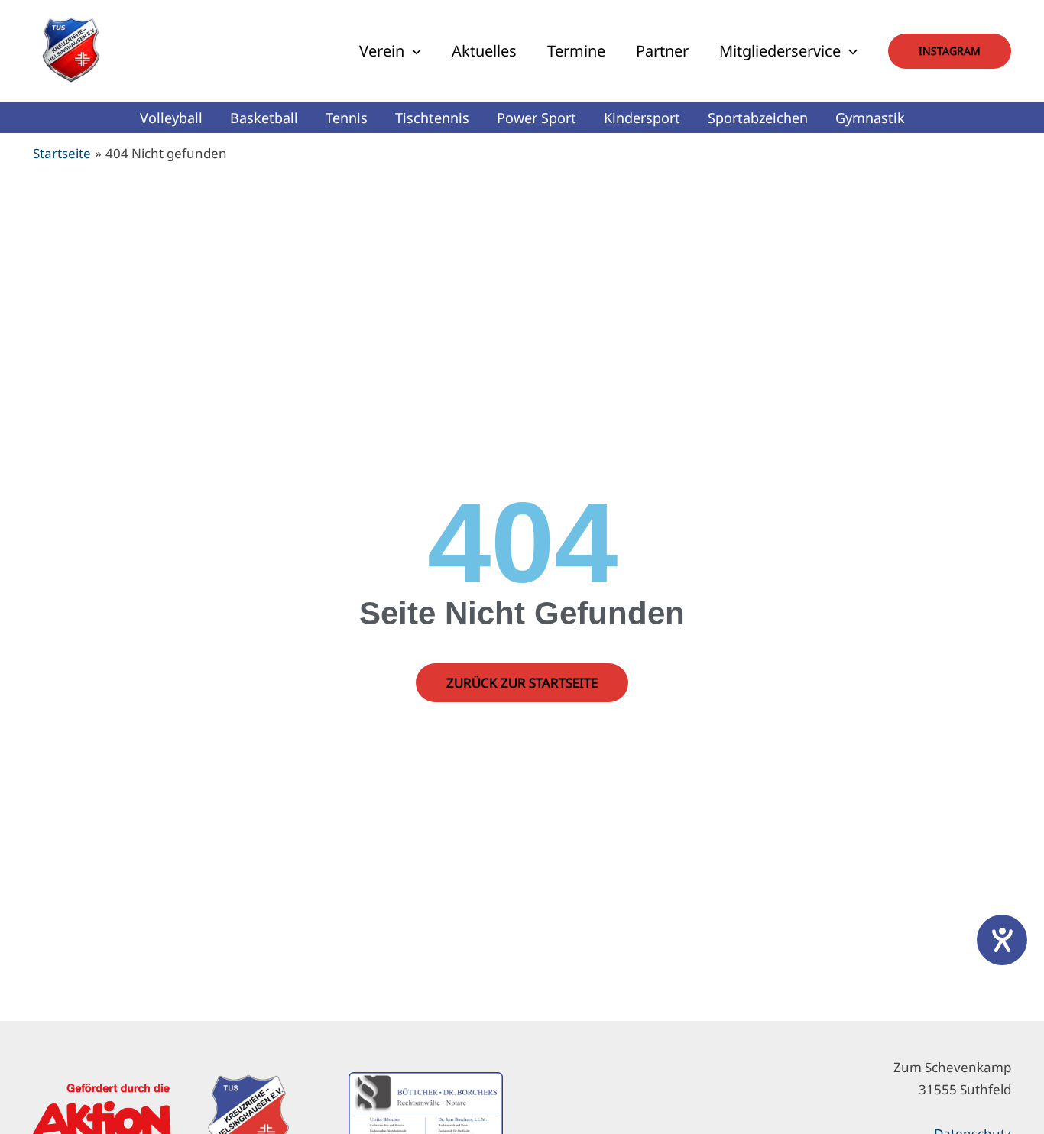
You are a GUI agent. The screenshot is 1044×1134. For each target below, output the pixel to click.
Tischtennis (432, 118)
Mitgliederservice (780, 50)
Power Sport (536, 118)
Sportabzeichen (758, 118)
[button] (949, 51)
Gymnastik (870, 118)
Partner (662, 50)
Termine (576, 50)
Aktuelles (484, 50)
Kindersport (642, 118)
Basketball (264, 118)
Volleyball (171, 118)
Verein (381, 50)
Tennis (347, 118)
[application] (412, 51)
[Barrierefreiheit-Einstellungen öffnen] (1002, 940)
